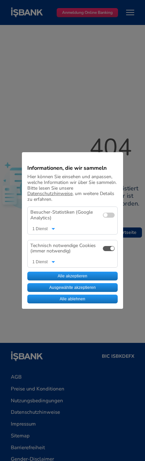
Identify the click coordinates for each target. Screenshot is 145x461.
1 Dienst (40, 228)
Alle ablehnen (72, 299)
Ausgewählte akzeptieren (72, 287)
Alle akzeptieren (72, 276)
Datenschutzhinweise (49, 193)
